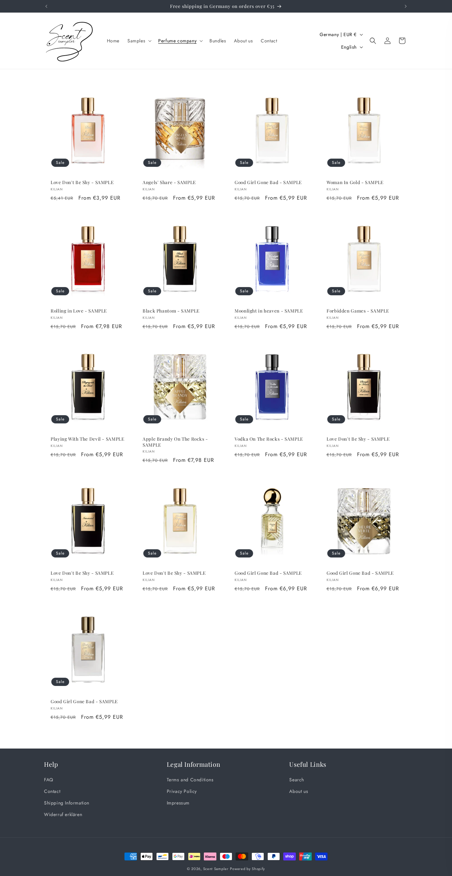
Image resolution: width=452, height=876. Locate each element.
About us (298, 791)
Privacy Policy (182, 791)
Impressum (178, 803)
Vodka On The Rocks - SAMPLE (269, 439)
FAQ (48, 779)
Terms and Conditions (190, 779)
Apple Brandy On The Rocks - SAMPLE (175, 442)
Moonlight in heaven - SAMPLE (269, 311)
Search (296, 779)
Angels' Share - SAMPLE (169, 182)
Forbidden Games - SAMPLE (358, 311)
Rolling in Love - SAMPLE (79, 311)
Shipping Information (66, 803)
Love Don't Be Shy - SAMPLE (82, 182)
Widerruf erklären (63, 814)
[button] (138, 41)
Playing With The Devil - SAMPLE (87, 439)
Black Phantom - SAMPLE (171, 311)
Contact (52, 791)
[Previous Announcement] (46, 6)
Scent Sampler (216, 868)
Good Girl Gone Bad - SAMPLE (268, 182)
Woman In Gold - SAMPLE (355, 182)
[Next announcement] (405, 6)
